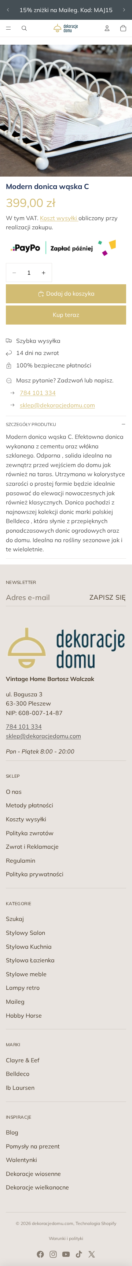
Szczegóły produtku (31, 424)
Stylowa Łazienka (30, 960)
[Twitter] (91, 1254)
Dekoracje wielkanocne (37, 1187)
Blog (12, 1132)
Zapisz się (107, 597)
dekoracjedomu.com (52, 1223)
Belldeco (17, 1073)
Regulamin (20, 860)
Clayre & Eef (22, 1060)
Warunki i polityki (66, 1238)
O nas (14, 791)
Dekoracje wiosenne (33, 1173)
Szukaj (15, 918)
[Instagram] (53, 1254)
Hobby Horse (24, 1015)
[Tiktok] (78, 1254)
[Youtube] (66, 1254)
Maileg (15, 1001)
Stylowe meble (26, 974)
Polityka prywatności (34, 874)
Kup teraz (66, 314)
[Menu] (8, 28)
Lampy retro (23, 987)
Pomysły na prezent (33, 1146)
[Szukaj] (24, 28)
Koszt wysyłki (59, 218)
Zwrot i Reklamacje (32, 846)
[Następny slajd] (124, 10)
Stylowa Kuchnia (29, 946)
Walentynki (21, 1159)
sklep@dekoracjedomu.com (57, 405)
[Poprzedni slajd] (8, 10)
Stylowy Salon (25, 932)
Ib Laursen (20, 1087)
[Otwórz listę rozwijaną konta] (107, 28)
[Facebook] (40, 1254)
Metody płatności (29, 805)
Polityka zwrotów (30, 833)
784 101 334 (38, 392)
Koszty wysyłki (26, 819)
